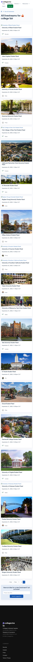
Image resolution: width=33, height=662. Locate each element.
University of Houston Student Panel (12, 249)
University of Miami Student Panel (11, 27)
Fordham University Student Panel (11, 546)
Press (4, 652)
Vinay (6, 255)
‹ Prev (15, 582)
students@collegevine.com (10, 634)
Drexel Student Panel (8, 404)
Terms (4, 658)
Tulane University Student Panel (11, 286)
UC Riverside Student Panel (10, 185)
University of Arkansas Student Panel (12, 486)
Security (5, 647)
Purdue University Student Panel (11, 519)
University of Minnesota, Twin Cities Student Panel (16, 308)
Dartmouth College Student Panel (11, 439)
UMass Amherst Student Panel (10, 235)
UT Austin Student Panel (9, 371)
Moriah (7, 34)
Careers (5, 650)
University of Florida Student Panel (12, 89)
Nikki (6, 136)
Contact (5, 655)
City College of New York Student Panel (13, 130)
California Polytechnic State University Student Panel (15, 163)
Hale (6, 206)
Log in (3, 6)
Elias (6, 96)
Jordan (6, 349)
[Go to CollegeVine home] (6, 2)
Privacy (9, 658)
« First (10, 582)
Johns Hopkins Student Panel (10, 56)
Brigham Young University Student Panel (13, 199)
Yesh (6, 192)
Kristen (6, 63)
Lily (5, 378)
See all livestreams (9, 11)
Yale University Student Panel (10, 342)
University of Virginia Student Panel (12, 472)
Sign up (10, 6)
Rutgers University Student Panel (11, 572)
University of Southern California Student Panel (15, 263)
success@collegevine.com (9, 630)
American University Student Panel (12, 116)
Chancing (9, 3)
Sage (3, 3)
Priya (6, 122)
